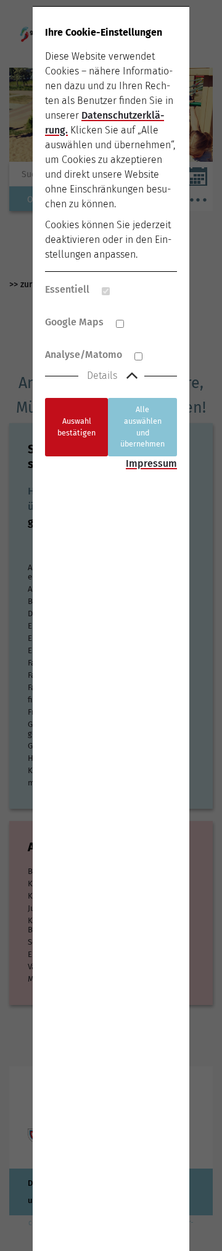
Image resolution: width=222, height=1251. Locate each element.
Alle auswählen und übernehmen (142, 426)
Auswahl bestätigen (76, 426)
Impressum (151, 463)
